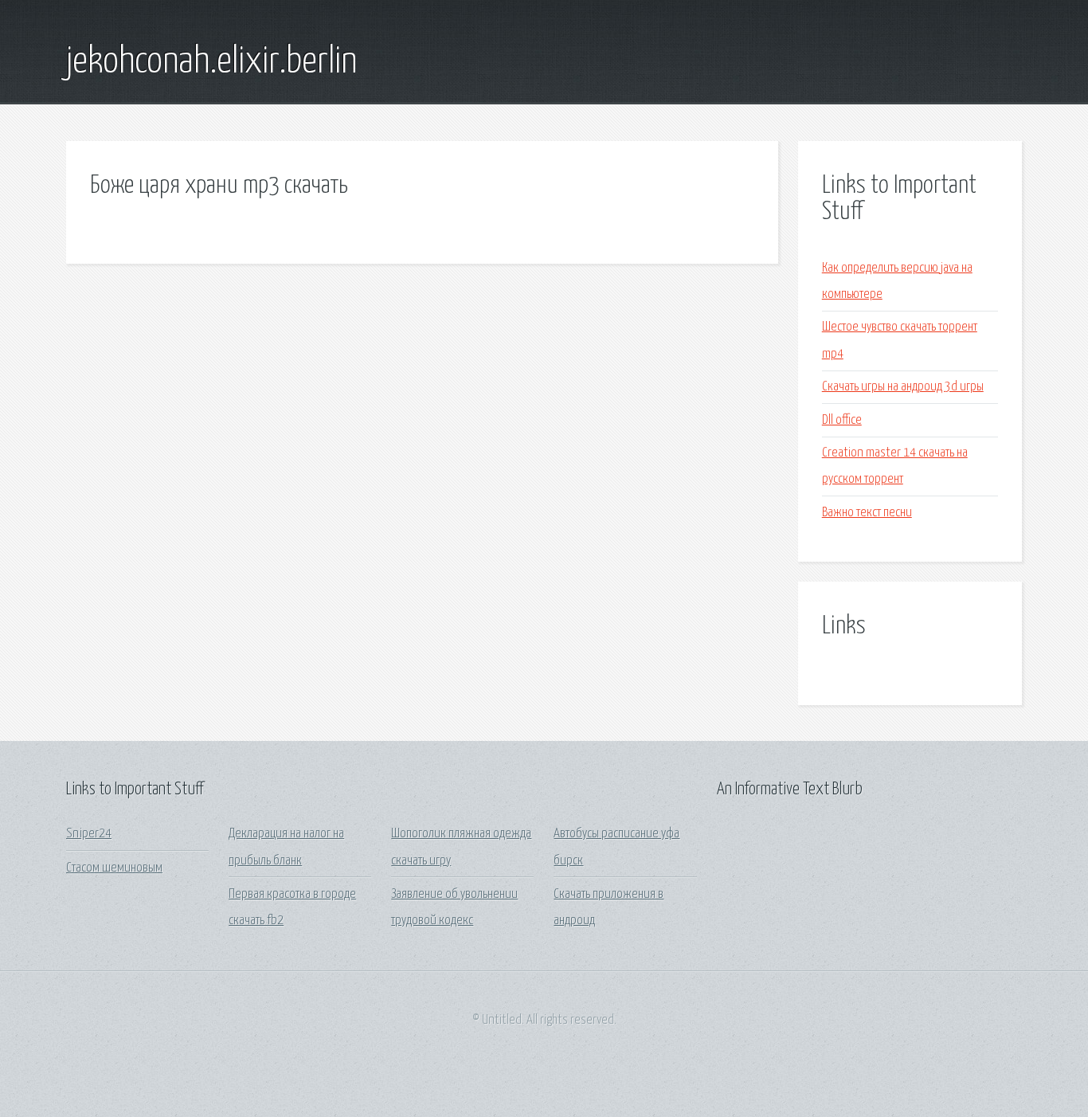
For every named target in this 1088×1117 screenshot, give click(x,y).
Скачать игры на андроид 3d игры (903, 387)
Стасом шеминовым (114, 868)
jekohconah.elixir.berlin (211, 62)
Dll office (842, 420)
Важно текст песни (867, 512)
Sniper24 (89, 834)
